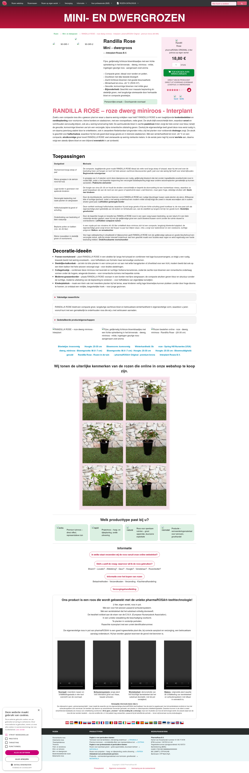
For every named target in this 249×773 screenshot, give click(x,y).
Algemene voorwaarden (117, 768)
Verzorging (68, 3)
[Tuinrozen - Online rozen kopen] (242, 3)
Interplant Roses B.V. (170, 354)
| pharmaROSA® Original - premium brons (134, 354)
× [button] (39, 710)
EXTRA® (141, 742)
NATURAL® (93, 749)
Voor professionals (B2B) (100, 3)
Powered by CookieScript (22, 768)
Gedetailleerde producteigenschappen (76, 319)
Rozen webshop (17, 3)
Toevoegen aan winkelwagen (180, 72)
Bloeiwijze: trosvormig (69, 346)
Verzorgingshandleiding (124, 589)
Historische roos (58, 740)
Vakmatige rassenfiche (68, 297)
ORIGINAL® (133, 740)
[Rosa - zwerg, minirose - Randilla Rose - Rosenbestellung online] (67, 722)
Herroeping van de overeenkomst (143, 768)
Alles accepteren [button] (22, 752)
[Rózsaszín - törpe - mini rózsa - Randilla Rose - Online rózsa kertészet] (71, 722)
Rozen (56, 33)
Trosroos (56, 744)
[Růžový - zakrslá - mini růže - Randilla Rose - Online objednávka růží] (182, 722)
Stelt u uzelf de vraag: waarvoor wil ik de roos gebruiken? (124, 563)
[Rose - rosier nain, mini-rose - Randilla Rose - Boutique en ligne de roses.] (102, 722)
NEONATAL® (94, 758)
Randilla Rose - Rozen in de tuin (93, 354)
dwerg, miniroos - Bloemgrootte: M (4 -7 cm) (80, 350)
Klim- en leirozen (58, 749)
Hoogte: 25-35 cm (93, 346)
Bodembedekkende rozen (62, 753)
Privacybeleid (99, 768)
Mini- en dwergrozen (70, 33)
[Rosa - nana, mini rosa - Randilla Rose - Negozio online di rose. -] (98, 722)
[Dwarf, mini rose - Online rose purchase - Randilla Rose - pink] (177, 722)
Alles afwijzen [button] (22, 759)
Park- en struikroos (59, 747)
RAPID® (140, 751)
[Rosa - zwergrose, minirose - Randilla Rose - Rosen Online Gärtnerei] (76, 722)
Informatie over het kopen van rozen (124, 576)
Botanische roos (58, 756)
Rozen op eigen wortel (49, 3)
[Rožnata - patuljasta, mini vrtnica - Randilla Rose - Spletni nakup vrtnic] (85, 722)
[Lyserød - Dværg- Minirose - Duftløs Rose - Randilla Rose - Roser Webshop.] (115, 722)
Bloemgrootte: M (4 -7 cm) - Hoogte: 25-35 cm (129, 350)
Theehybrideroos (59, 742)
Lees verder (20, 729)
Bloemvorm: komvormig (118, 346)
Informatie (80, 3)
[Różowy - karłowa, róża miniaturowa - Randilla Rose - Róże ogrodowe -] (129, 722)
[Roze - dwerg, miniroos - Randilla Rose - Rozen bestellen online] (120, 722)
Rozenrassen (32, 3)
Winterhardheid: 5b (144, 346)
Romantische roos (59, 737)
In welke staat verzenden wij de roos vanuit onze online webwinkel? (125, 554)
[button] (22, 764)
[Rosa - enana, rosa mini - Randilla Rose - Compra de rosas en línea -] (142, 722)
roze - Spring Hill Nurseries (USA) (174, 346)
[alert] (22, 738)
